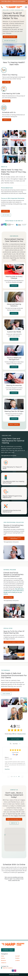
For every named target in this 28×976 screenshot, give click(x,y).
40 (18, 780)
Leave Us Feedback (15, 743)
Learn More (5, 215)
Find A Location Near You (14, 823)
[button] (14, 842)
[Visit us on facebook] (13, 975)
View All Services (14, 428)
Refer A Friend (8, 601)
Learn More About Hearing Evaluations (14, 543)
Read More (7, 773)
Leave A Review (6, 698)
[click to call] (2, 7)
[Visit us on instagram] (15, 975)
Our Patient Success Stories (10, 694)
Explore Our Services (9, 45)
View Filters (15, 748)
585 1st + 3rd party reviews (19, 738)
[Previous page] (8, 781)
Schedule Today (8, 954)
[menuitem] (7, 960)
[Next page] (22, 781)
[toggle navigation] (26, 7)
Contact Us (14, 827)
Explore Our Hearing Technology (14, 646)
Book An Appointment (10, 41)
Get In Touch (6, 219)
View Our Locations (8, 972)
